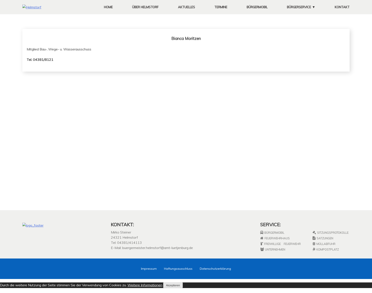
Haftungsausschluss (178, 269)
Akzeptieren (173, 285)
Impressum (149, 269)
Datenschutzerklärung (215, 269)
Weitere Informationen (144, 285)
